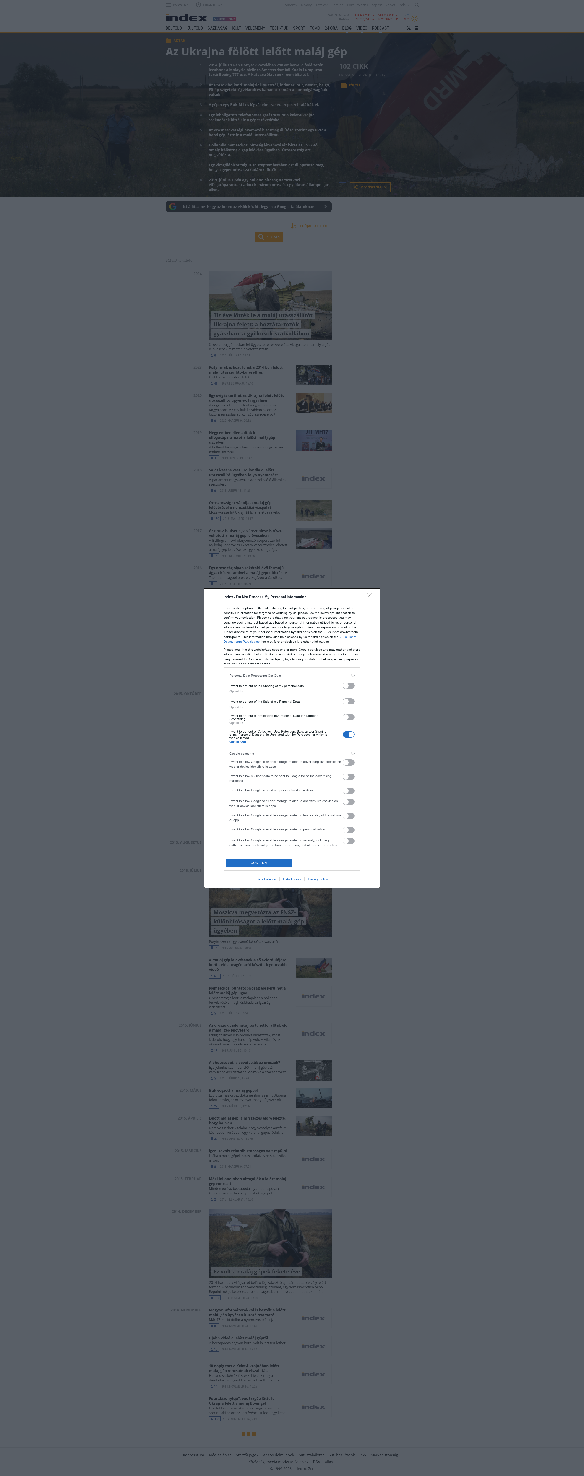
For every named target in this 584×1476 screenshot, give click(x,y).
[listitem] (292, 675)
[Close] (371, 597)
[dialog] (292, 738)
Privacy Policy (318, 879)
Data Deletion (266, 879)
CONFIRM (259, 863)
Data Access (292, 879)
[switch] (349, 686)
